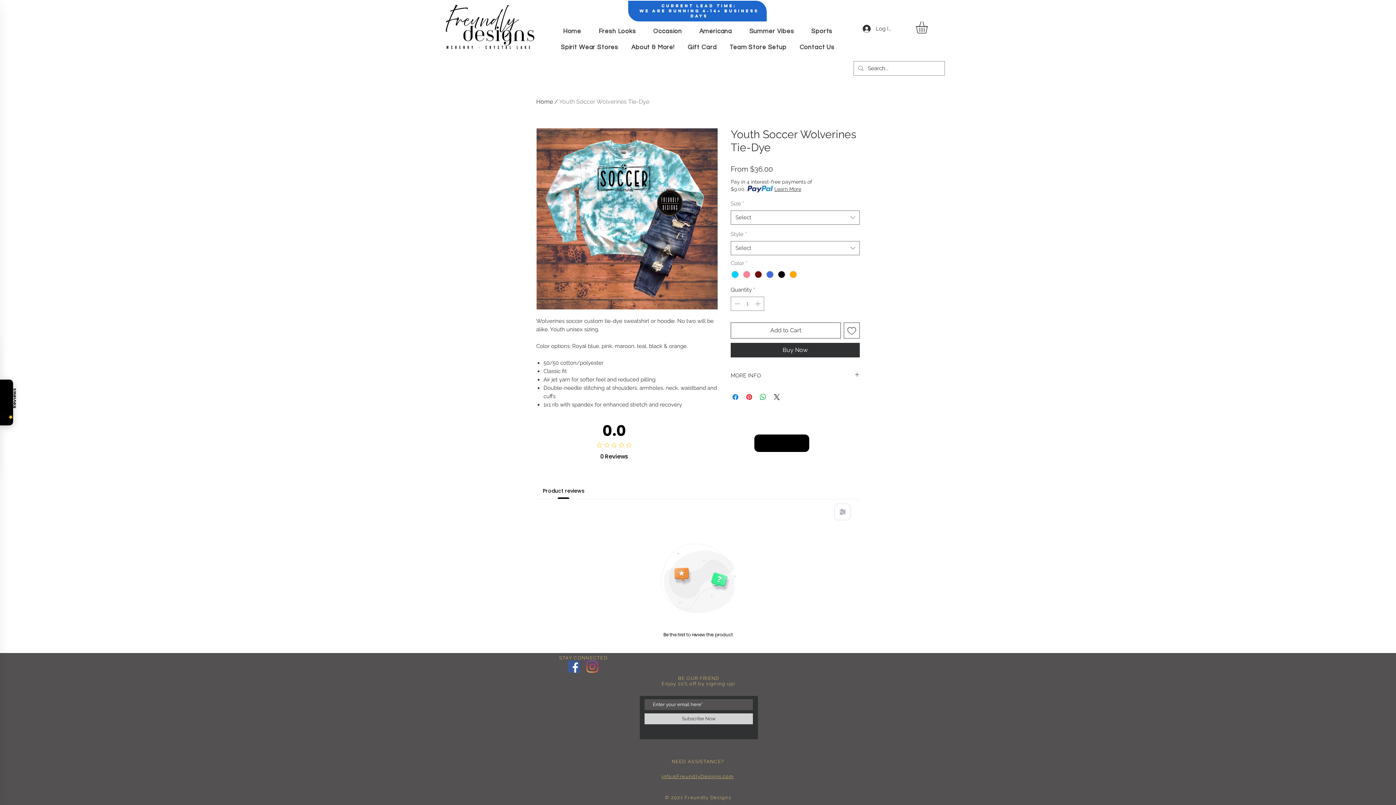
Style (739, 234)
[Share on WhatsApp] (763, 397)
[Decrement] (737, 304)
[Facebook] (574, 667)
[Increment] (758, 304)
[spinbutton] (748, 304)
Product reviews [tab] (564, 490)
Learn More (787, 189)
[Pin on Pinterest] (749, 397)
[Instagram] (592, 667)
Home (544, 101)
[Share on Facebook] (735, 397)
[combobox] (795, 218)
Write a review (782, 442)
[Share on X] (777, 397)
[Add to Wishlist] (852, 331)
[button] (929, 27)
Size (737, 203)
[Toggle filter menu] (842, 512)
